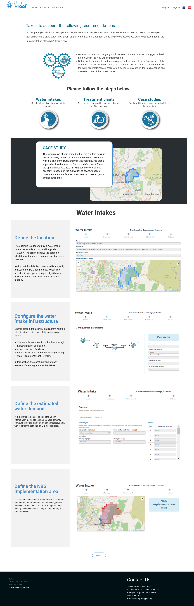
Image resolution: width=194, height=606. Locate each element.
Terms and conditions (19, 582)
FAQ (11, 579)
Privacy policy (15, 585)
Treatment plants (99, 99)
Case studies (149, 99)
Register (166, 7)
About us (44, 7)
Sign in (176, 7)
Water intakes (48, 99)
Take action (57, 7)
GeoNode (17, 4)
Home (34, 7)
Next (99, 555)
